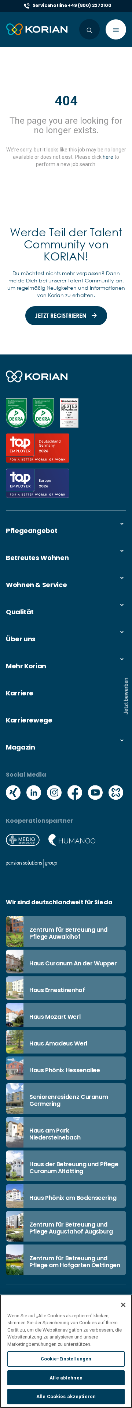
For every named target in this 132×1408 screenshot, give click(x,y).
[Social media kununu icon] (116, 793)
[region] (66, 1351)
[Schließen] (123, 1305)
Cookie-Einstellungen (66, 1359)
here (108, 157)
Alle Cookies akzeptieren (66, 1396)
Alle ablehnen (66, 1378)
